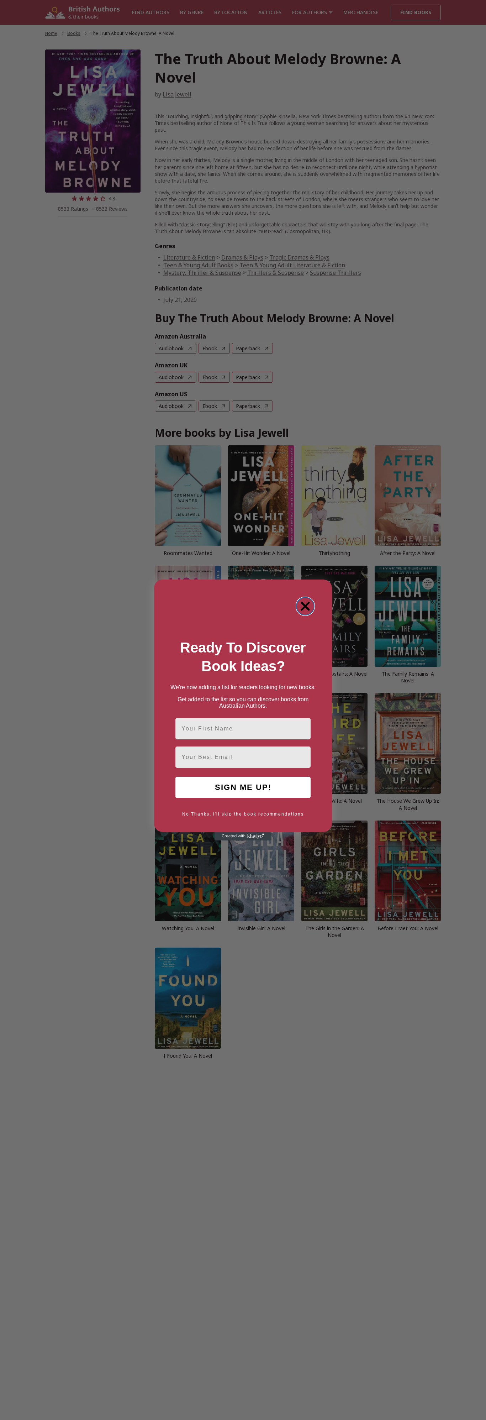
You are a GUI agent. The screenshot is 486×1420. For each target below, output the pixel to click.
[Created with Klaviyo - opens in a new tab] (243, 836)
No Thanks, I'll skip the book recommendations (243, 814)
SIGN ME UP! (243, 787)
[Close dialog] (305, 606)
